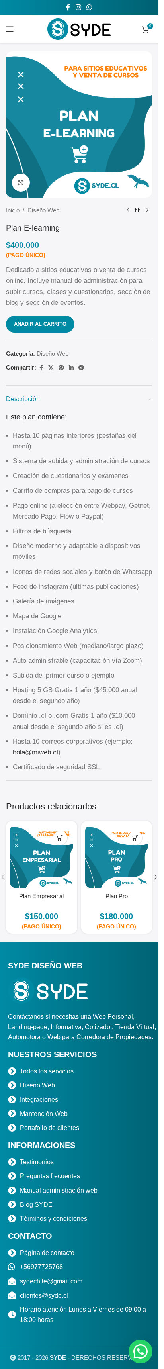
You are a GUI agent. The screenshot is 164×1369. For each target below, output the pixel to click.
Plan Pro (116, 896)
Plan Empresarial (41, 896)
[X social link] (51, 367)
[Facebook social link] (68, 7)
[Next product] (147, 210)
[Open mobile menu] (10, 29)
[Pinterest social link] (61, 367)
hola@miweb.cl (35, 752)
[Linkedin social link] (71, 367)
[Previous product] (128, 210)
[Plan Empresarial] (41, 856)
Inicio (13, 210)
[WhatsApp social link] (89, 7)
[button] (60, 838)
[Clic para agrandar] (21, 183)
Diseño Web (43, 210)
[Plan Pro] (116, 856)
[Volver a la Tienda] (138, 210)
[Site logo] (79, 28)
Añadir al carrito (40, 324)
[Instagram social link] (78, 7)
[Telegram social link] (81, 367)
